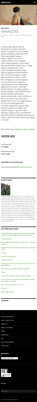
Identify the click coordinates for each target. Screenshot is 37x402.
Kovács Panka (19, 35)
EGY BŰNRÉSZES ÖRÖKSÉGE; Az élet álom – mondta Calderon (18, 243)
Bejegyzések (5, 28)
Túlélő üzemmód (6, 260)
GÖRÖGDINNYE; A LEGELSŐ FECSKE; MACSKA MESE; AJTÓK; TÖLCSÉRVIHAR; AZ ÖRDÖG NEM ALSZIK (18, 234)
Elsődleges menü (34, 2)
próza (3, 331)
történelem (5, 346)
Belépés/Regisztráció (7, 317)
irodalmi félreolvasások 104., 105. (12, 285)
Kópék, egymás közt (7, 292)
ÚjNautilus (6, 2)
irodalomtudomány (7, 342)
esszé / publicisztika (7, 320)
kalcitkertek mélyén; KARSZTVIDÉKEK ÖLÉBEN (16, 276)
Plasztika (4, 288)
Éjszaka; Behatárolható (8, 256)
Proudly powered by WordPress (9, 399)
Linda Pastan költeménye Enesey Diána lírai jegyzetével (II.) (18, 248)
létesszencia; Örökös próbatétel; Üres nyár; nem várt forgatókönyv (18, 264)
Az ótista (4, 253)
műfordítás (4, 335)
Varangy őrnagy (6, 239)
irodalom (6, 136)
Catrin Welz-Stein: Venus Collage (22, 129)
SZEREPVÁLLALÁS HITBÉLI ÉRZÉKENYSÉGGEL (15, 269)
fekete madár (8, 153)
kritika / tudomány (7, 327)
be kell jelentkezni (25, 167)
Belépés (3, 383)
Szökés (3, 272)
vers (12, 136)
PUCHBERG (6, 146)
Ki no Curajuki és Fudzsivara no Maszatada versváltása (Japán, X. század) (18, 280)
